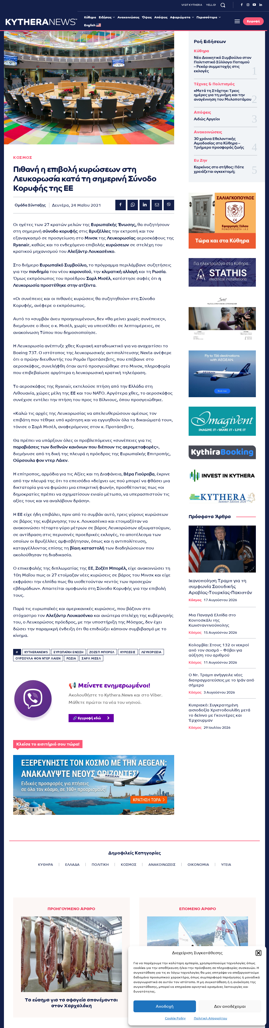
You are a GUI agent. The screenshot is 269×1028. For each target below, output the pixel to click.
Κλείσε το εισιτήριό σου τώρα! (47, 744)
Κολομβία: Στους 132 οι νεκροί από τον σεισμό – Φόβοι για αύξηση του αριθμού (219, 650)
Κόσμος (195, 600)
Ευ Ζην (200, 160)
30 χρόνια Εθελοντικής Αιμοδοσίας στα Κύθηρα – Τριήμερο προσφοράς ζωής (219, 143)
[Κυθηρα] (41, 22)
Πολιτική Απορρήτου (210, 1018)
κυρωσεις (128, 652)
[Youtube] (254, 5)
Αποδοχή (165, 1006)
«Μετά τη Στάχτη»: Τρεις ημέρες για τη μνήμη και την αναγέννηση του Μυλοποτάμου (222, 95)
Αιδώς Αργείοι (207, 119)
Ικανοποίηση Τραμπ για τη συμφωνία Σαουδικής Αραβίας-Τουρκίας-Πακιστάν (220, 586)
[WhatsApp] (132, 205)
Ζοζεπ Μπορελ (102, 652)
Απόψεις (202, 112)
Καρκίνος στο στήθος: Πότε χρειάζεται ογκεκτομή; (219, 169)
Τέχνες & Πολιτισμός (214, 84)
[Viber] (169, 205)
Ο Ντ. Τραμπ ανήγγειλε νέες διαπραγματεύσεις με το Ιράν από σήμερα (221, 680)
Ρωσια (71, 658)
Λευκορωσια (151, 652)
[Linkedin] (260, 5)
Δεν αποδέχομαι (230, 1006)
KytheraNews (36, 652)
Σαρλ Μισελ (91, 658)
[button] (258, 953)
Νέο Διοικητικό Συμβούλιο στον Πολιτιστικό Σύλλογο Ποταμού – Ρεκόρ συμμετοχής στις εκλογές (222, 64)
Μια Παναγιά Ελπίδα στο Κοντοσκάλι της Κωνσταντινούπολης (212, 620)
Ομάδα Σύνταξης (30, 205)
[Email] (157, 205)
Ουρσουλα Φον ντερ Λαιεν (38, 658)
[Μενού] (237, 21)
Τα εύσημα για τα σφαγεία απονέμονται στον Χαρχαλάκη (71, 1002)
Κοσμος (22, 157)
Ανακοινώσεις (208, 132)
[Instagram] (248, 5)
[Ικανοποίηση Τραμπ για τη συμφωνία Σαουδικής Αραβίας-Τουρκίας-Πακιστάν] (222, 549)
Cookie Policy (175, 1018)
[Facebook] (242, 5)
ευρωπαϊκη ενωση (69, 652)
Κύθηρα (201, 51)
